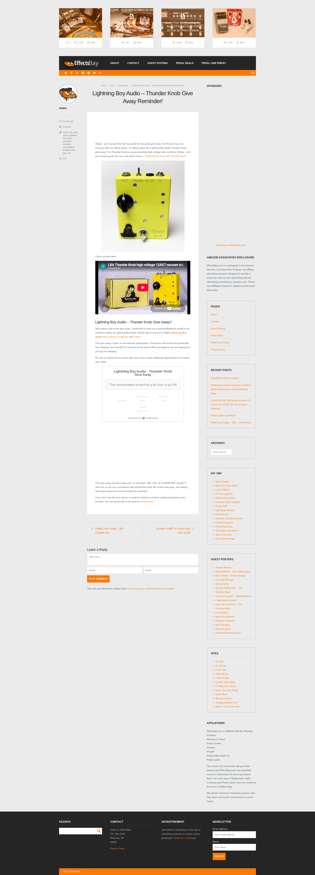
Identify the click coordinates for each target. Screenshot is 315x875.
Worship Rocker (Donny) (228, 633)
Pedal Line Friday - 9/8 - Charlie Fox (110, 530)
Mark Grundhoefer (225, 616)
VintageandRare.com (226, 702)
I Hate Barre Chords (225, 600)
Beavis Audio (222, 481)
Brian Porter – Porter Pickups (230, 575)
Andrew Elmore (223, 567)
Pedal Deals (184, 63)
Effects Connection (225, 498)
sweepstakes (69, 147)
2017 (112, 85)
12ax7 (66, 132)
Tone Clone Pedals (225, 538)
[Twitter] (94, 73)
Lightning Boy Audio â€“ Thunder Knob (166, 156)
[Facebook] (71, 73)
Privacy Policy (218, 349)
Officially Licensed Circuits (228, 518)
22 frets (219, 661)
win (69, 153)
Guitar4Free (221, 674)
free (71, 132)
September (123, 85)
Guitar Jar (220, 669)
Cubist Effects (222, 489)
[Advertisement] (142, 454)
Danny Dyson (222, 584)
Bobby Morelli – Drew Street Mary (232, 571)
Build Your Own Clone (226, 485)
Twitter (136, 336)
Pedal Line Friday (214, 63)
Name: (216, 841)
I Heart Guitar (222, 678)
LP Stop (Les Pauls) (225, 686)
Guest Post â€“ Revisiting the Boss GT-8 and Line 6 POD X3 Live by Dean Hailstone (231, 404)
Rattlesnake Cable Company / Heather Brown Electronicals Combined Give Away (231, 389)
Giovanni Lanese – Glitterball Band (233, 596)
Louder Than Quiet (225, 682)
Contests (67, 127)
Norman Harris (223, 629)
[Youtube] (100, 73)
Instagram (123, 336)
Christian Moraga (224, 579)
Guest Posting (157, 63)
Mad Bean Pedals (224, 510)
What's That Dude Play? (228, 706)
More (93, 42)
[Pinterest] (89, 73)
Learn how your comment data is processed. (151, 588)
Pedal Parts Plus (223, 526)
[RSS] (66, 73)
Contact (133, 63)
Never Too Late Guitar (226, 690)
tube (65, 153)
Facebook (111, 336)
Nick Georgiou (222, 625)
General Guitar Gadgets (227, 502)
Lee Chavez (221, 612)
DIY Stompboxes (224, 494)
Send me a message (185, 838)
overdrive (67, 141)
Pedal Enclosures (224, 522)
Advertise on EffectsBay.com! (231, 245)
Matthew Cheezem (225, 620)
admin (62, 108)
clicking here (146, 501)
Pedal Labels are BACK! (223, 415)
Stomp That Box (223, 534)
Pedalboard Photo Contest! (225, 378)
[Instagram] (83, 73)
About (114, 63)
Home (104, 85)
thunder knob (69, 150)
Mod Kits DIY (222, 514)
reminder (67, 144)
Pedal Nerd (221, 694)
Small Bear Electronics (227, 530)
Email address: (220, 829)
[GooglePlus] (77, 73)
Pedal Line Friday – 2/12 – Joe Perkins (231, 422)
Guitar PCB (221, 506)
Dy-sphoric (221, 665)
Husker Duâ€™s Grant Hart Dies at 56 (173, 530)
